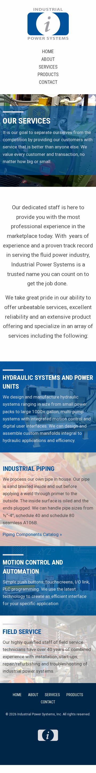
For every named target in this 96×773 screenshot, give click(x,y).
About (48, 59)
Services (48, 67)
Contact (48, 82)
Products (48, 74)
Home (48, 51)
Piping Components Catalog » (32, 534)
